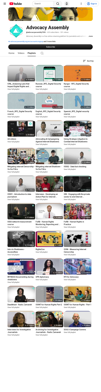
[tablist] (50, 53)
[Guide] (4, 3)
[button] (88, 61)
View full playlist (13, 89)
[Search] (58, 3)
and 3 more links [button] (50, 41)
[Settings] (81, 3)
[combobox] (43, 3)
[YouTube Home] (15, 3)
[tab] (11, 53)
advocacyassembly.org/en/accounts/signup (26, 41)
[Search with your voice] (66, 3)
